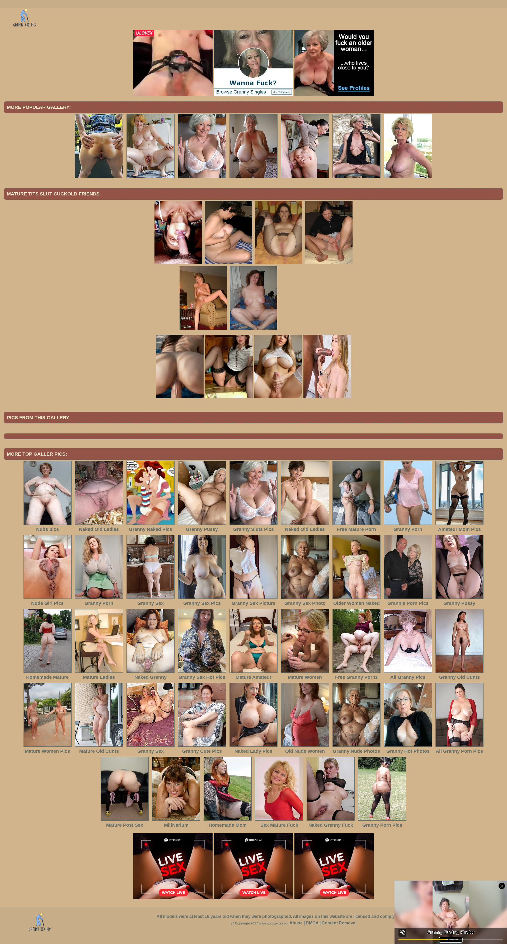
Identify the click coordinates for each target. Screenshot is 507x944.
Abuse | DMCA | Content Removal (322, 923)
